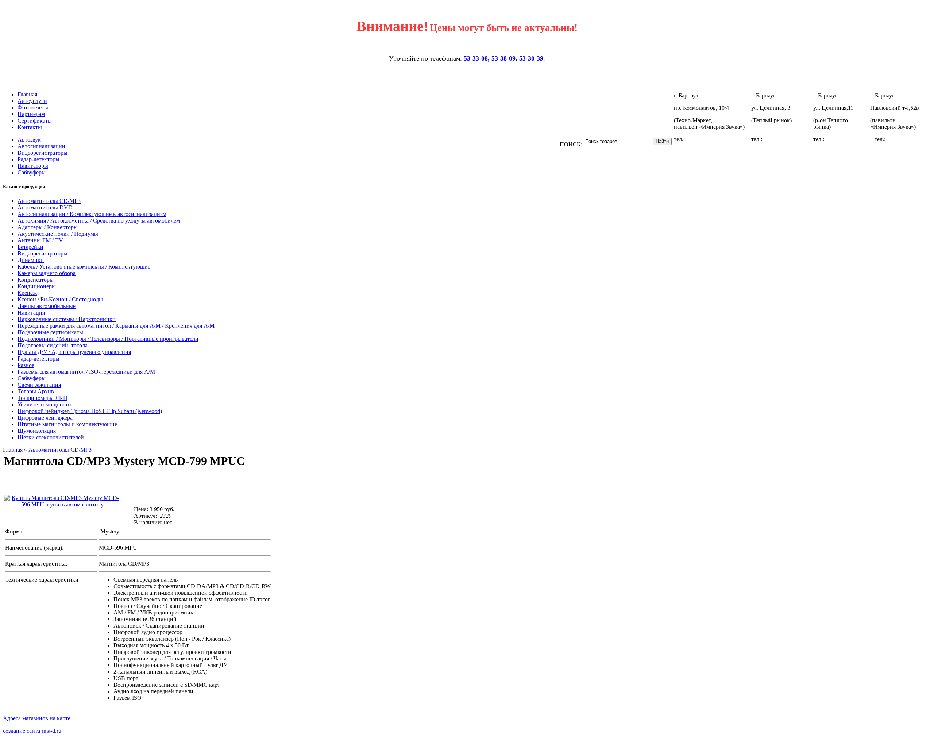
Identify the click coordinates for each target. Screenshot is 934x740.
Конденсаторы (36, 280)
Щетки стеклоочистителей (51, 437)
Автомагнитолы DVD (45, 207)
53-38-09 (503, 58)
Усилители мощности (44, 404)
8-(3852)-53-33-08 (707, 139)
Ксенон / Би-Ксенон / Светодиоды (60, 299)
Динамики (31, 260)
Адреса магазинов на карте (36, 718)
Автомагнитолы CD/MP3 (49, 201)
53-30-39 (531, 58)
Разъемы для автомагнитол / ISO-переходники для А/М (86, 372)
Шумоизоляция (37, 431)
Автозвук (29, 139)
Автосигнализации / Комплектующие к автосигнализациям (92, 214)
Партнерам (31, 114)
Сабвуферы (32, 172)
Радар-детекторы (38, 159)
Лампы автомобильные (47, 306)
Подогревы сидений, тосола (53, 345)
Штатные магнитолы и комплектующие (67, 424)
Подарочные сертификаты (50, 332)
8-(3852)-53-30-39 (785, 139)
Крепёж (27, 293)
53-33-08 (476, 58)
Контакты (30, 127)
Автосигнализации (41, 146)
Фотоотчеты (33, 107)
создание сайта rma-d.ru (32, 731)
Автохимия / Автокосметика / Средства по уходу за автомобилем (99, 220)
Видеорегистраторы (42, 153)
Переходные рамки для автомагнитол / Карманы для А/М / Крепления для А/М (116, 326)
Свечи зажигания (39, 385)
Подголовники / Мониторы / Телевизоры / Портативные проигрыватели (108, 339)
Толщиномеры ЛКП (42, 398)
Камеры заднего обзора (47, 273)
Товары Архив (36, 391)
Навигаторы (33, 166)
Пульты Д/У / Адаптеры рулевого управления (74, 352)
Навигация (31, 312)
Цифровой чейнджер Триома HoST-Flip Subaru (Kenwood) (90, 411)
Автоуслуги (32, 101)
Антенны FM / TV (40, 240)
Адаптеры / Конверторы (48, 227)
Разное (26, 365)
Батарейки (30, 247)
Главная (27, 94)
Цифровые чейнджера (45, 418)
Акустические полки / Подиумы (58, 234)
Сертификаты (35, 120)
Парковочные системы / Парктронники (67, 319)
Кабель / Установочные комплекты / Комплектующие (84, 266)
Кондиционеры (37, 286)
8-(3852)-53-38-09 (847, 139)
